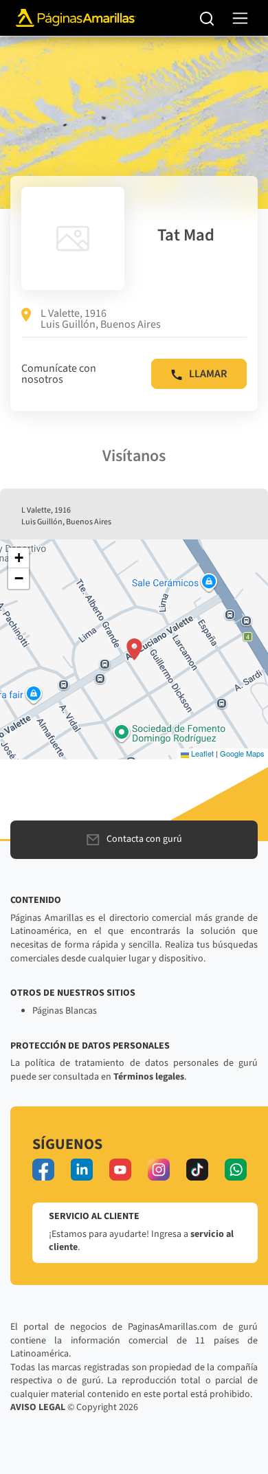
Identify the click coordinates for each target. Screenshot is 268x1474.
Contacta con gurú (144, 839)
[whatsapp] (236, 1170)
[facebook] (43, 1170)
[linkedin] (82, 1170)
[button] (134, 649)
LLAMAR (208, 373)
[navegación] (240, 18)
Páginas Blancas (64, 1011)
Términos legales (148, 1077)
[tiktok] (197, 1170)
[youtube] (120, 1170)
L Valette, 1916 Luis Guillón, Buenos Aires (101, 319)
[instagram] (159, 1170)
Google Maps (242, 753)
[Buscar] (207, 17)
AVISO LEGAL (37, 1407)
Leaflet (201, 753)
